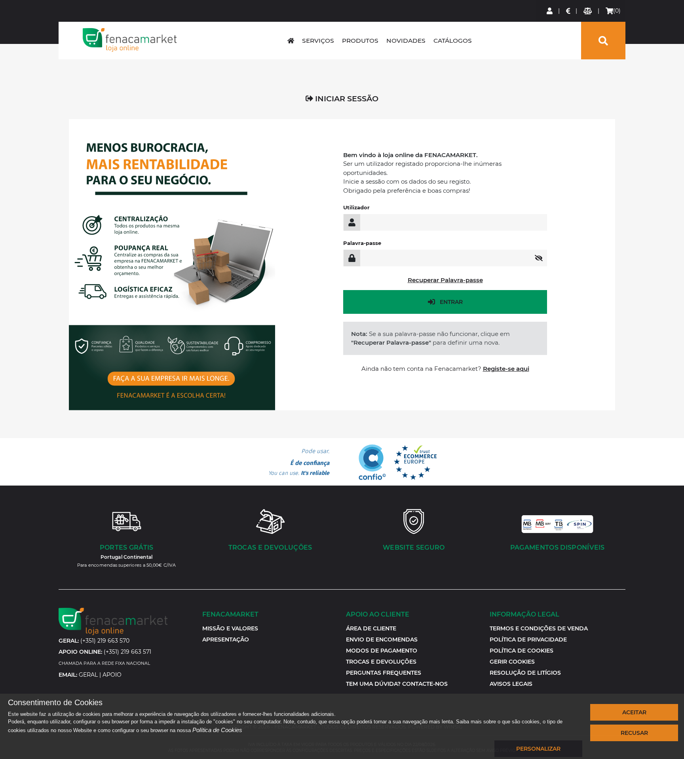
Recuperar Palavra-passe (445, 280)
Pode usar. (298, 462)
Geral (88, 674)
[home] (290, 40)
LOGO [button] (129, 40)
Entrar (451, 301)
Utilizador (356, 207)
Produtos (360, 40)
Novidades (406, 40)
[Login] (550, 11)
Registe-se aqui (506, 368)
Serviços (318, 40)
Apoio (112, 674)
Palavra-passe (362, 243)
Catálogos (452, 40)
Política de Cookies (217, 730)
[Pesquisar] (603, 40)
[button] (512, 661)
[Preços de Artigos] (569, 11)
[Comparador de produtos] (588, 11)
